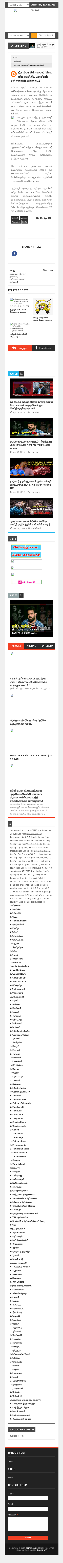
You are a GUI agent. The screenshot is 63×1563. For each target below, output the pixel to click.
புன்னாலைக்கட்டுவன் (20, 1354)
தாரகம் (14, 955)
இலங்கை (23, 218)
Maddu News (17, 970)
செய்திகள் (17, 61)
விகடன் (14, 1069)
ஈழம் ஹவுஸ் (16, 1236)
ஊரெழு (14, 1301)
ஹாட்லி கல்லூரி (17, 1411)
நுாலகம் (14, 1255)
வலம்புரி (14, 1012)
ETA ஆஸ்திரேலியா (19, 1217)
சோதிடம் (15, 1168)
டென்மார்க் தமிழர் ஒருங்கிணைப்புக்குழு (27, 1221)
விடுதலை (15, 1084)
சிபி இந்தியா (16, 1065)
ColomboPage (18, 1141)
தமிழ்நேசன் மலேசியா (20, 1031)
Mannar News (18, 974)
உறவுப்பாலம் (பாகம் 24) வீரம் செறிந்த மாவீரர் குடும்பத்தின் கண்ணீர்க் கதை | (30, 522)
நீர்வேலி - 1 (16, 1392)
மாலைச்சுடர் (16, 1061)
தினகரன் (15, 1038)
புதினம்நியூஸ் (17, 936)
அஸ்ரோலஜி (16, 1175)
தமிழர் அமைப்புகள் (19, 1191)
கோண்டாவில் (17, 1289)
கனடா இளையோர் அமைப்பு (22, 1206)
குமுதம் (14, 1073)
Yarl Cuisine (17, 1282)
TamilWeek (16, 1133)
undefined (35, 412)
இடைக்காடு (16, 1312)
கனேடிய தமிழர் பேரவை (21, 1202)
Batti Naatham (18, 981)
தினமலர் (15, 1054)
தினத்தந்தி (16, 1042)
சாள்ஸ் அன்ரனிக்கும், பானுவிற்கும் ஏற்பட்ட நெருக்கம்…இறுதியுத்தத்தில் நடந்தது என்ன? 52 (28, 682)
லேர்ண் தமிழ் (16, 1259)
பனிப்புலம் (15, 1346)
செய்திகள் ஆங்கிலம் (20, 1092)
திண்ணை (15, 1278)
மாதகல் (14, 1369)
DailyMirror (16, 1118)
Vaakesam (16, 959)
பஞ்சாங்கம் (16, 1187)
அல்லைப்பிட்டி (17, 1308)
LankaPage (16, 1137)
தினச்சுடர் (15, 1016)
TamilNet (15, 1095)
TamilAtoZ (31, 1548)
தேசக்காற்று (16, 1244)
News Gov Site (18, 978)
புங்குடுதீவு (15, 1350)
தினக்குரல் (15, 1008)
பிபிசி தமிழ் (16, 985)
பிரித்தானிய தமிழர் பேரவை (22, 1194)
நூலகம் (14, 1248)
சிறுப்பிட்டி (15, 1339)
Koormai (15, 962)
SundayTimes (18, 1122)
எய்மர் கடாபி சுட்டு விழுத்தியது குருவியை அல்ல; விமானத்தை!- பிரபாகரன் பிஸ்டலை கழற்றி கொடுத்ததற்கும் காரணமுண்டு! (26, 796)
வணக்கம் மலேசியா (19, 1035)
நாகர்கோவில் (16, 1388)
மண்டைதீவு (16, 1362)
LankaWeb (16, 1114)
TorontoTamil (17, 1164)
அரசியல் (15, 218)
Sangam (15, 1160)
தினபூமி (14, 1046)
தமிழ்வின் (15, 909)
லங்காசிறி (15, 913)
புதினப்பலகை (17, 940)
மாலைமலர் (15, 1057)
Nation (14, 1130)
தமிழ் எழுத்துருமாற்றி (20, 1251)
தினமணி (15, 1050)
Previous (12, 619)
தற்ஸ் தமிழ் (16, 1019)
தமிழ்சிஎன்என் (17, 924)
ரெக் (13, 1225)
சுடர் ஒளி (15, 1027)
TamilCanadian (18, 1152)
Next (51, 619)
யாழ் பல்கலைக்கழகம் (20, 1415)
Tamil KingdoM (18, 921)
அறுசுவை (15, 1270)
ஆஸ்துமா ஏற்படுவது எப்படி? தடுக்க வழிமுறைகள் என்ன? (28, 721)
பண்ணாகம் (16, 1343)
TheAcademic (18, 1145)
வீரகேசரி (15, 1004)
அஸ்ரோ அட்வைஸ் (19, 1183)
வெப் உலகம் (16, 1023)
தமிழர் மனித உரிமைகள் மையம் (24, 1213)
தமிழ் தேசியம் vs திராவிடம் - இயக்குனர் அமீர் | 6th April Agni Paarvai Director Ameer (31, 445)
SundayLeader (18, 1126)
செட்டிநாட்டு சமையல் (20, 1267)
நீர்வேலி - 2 (16, 1396)
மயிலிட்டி (15, 1358)
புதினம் (14, 932)
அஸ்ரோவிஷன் (17, 1179)
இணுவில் (15, 1316)
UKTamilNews (18, 1156)
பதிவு (13, 951)
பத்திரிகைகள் (17, 997)
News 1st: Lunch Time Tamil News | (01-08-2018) (31, 757)
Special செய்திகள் (19, 966)
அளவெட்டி (15, 1305)
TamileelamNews (19, 1149)
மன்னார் (14, 1297)
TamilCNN (16, 1111)
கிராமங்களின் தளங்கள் (21, 1286)
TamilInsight (17, 1107)
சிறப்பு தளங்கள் (17, 1229)
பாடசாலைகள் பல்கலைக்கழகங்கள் (25, 1400)
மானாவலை (16, 1373)
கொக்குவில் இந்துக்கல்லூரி (22, 1404)
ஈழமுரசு (14, 943)
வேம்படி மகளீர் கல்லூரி (20, 1419)
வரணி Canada (18, 1381)
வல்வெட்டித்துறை (18, 1293)
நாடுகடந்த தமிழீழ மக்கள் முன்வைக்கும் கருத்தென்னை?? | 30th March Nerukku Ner (31, 485)
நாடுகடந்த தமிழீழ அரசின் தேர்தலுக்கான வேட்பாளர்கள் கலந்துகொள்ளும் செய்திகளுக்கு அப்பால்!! (31, 405)
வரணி (14, 1377)
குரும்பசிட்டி (16, 1327)
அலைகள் (15, 1080)
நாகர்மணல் (16, 1385)
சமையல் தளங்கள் (19, 1263)
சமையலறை (16, 1274)
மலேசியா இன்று (18, 1088)
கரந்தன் (14, 1324)
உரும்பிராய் (15, 1320)
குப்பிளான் (15, 1331)
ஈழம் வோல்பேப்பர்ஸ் (19, 1240)
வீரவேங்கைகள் (17, 1232)
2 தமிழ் (14, 928)
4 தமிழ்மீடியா (16, 947)
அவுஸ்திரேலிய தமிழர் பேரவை (23, 1198)
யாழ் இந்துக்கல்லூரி (19, 1407)
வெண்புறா (15, 1210)
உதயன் (14, 1000)
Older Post (48, 270)
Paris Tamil (16, 993)
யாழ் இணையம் (17, 989)
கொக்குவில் (16, 1335)
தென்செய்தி (16, 1076)
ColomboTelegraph (20, 1103)
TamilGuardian (18, 1099)
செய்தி (14, 917)
